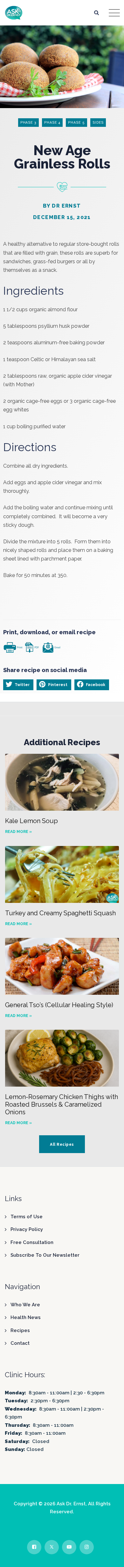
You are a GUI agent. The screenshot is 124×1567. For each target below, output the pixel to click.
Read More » (18, 831)
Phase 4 (52, 122)
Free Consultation (31, 1242)
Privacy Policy (26, 1229)
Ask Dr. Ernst (71, 1504)
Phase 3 (28, 122)
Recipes (20, 1330)
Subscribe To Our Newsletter (44, 1255)
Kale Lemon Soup (31, 821)
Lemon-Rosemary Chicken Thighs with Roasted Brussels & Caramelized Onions (61, 1104)
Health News (25, 1317)
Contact (20, 1343)
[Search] (96, 13)
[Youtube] (69, 1547)
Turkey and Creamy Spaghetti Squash (60, 913)
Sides (98, 122)
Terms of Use (26, 1217)
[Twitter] (52, 1547)
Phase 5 (76, 122)
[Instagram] (86, 1547)
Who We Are (25, 1305)
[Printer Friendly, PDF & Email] (31, 647)
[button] (18, 684)
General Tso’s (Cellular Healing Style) (59, 1005)
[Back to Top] (110, 1557)
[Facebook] (34, 1547)
